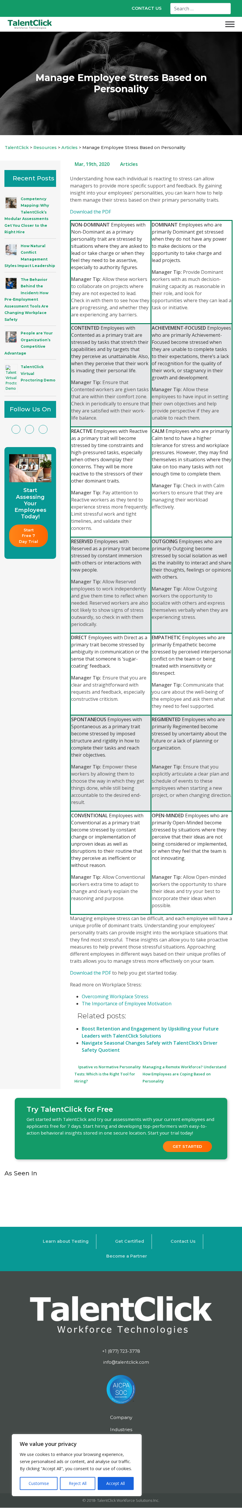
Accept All (115, 1483)
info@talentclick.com (125, 1362)
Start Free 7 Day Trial (28, 536)
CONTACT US (146, 8)
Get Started (187, 1146)
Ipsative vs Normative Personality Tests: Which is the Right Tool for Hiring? (107, 1074)
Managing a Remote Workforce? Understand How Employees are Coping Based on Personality (184, 1074)
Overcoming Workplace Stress (115, 996)
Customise (39, 1483)
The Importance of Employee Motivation (126, 1003)
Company (121, 1417)
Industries (121, 1429)
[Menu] (230, 24)
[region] (77, 1465)
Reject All (77, 1483)
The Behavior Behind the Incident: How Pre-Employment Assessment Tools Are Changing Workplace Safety (26, 299)
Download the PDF (90, 211)
